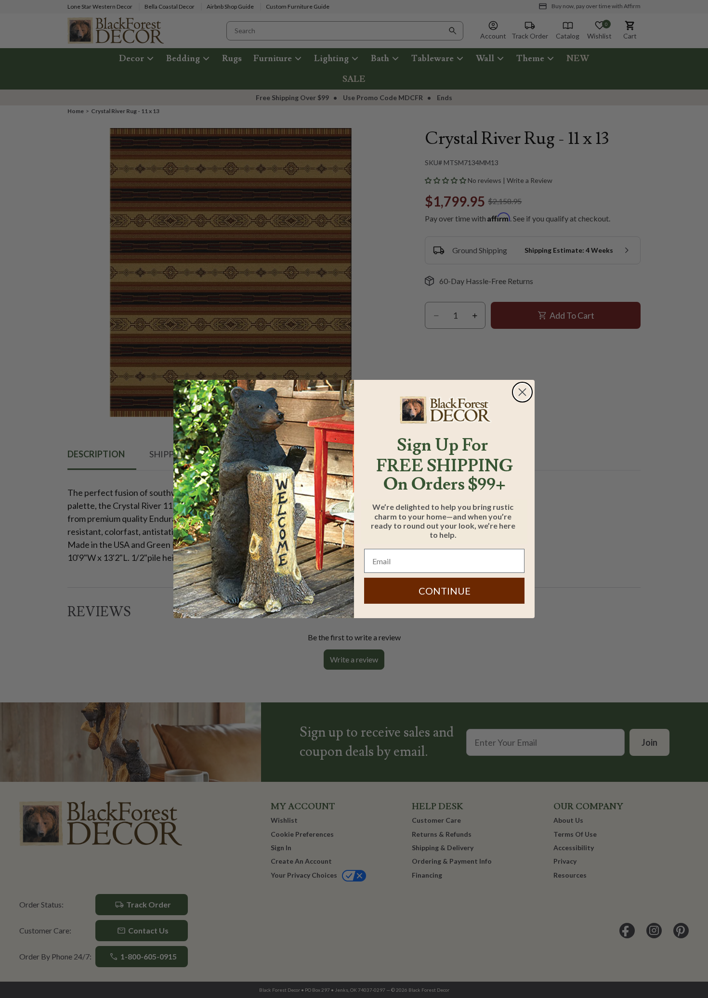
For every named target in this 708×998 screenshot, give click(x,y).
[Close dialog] (522, 392)
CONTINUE (445, 590)
